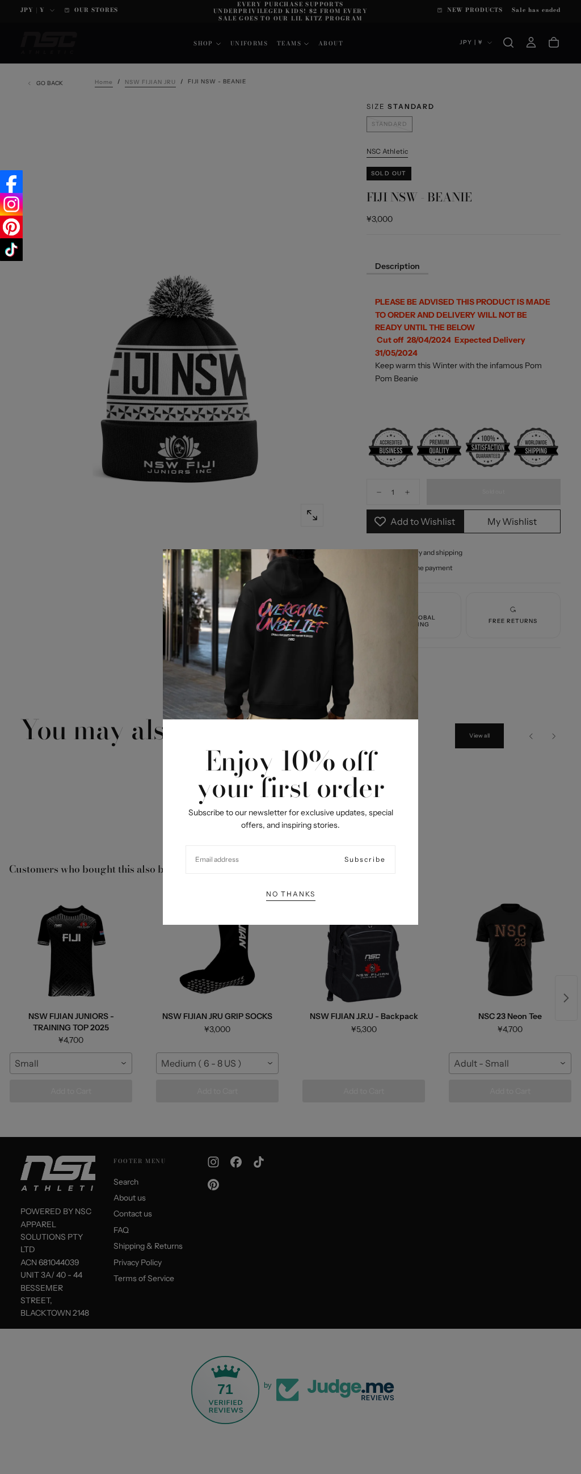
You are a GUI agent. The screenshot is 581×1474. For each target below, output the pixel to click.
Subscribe (365, 859)
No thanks (290, 894)
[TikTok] (11, 249)
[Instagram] (11, 204)
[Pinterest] (11, 227)
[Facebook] (11, 181)
